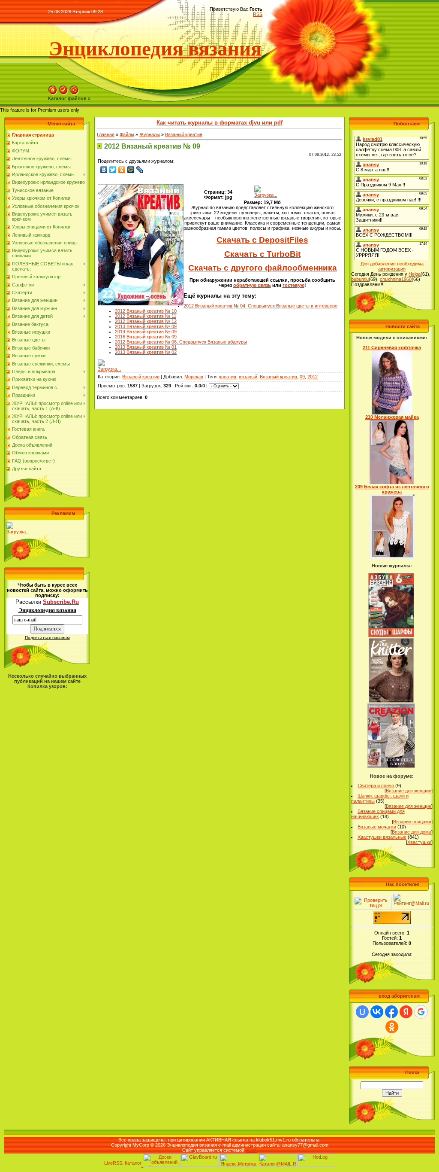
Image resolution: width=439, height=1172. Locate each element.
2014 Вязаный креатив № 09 (146, 331)
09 (302, 376)
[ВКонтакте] (103, 169)
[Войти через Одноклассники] (391, 1026)
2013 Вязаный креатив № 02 (146, 352)
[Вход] (74, 93)
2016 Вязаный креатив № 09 (146, 336)
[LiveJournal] (139, 169)
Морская (193, 376)
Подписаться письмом (47, 637)
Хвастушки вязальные (382, 837)
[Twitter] (112, 169)
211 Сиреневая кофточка (392, 347)
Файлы (127, 134)
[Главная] (52, 93)
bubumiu (360, 279)
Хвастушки (419, 842)
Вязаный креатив (183, 134)
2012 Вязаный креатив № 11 (145, 316)
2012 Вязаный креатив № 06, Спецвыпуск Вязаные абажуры (181, 341)
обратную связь (252, 285)
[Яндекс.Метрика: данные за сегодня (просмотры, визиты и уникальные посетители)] (238, 1160)
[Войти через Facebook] (391, 1011)
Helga (415, 274)
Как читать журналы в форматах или (219, 122)
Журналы (149, 134)
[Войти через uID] (362, 1011)
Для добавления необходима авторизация (392, 266)
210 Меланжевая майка (392, 417)
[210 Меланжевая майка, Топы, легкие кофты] (392, 482)
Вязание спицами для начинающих (378, 814)
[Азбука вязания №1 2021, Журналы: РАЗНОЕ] (391, 635)
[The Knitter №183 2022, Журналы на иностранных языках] (391, 700)
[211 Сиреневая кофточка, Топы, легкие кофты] (392, 412)
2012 (312, 376)
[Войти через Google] (421, 1012)
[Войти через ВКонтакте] (376, 1011)
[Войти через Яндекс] (406, 1011)
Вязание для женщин (408, 790)
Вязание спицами (412, 821)
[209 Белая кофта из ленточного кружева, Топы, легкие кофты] (392, 557)
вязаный (248, 376)
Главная (105, 134)
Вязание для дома (411, 831)
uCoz (251, 1150)
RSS (257, 14)
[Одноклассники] (121, 169)
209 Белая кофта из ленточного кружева (392, 489)
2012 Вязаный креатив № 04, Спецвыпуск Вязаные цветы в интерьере (260, 305)
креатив (227, 376)
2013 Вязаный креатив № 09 (146, 326)
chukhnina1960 (396, 279)
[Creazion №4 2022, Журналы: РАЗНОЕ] (391, 766)
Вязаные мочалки (377, 826)
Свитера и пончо (376, 785)
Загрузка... (18, 531)
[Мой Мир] (130, 169)
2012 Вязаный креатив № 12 (146, 321)
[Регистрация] (63, 93)
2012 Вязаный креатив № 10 (146, 311)
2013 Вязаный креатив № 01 (146, 347)
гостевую (293, 285)
